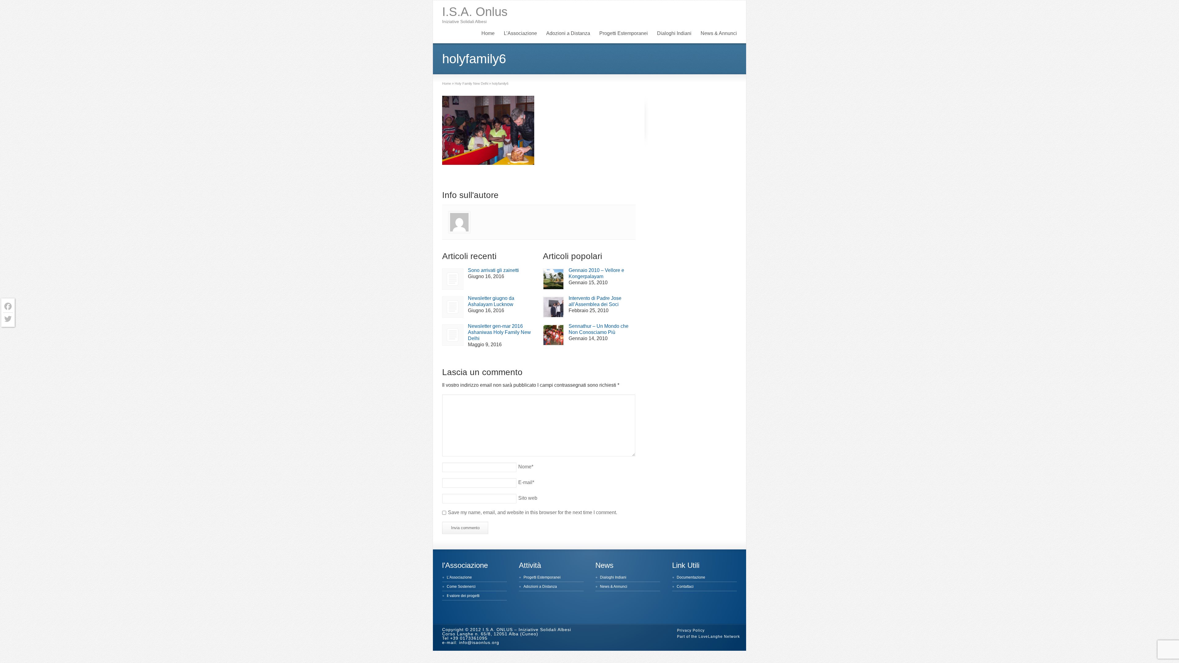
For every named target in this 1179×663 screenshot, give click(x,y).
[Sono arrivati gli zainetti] (452, 279)
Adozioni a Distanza (568, 33)
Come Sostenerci (461, 586)
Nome (525, 466)
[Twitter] (8, 319)
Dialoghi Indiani (674, 33)
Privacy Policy (691, 630)
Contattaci (685, 586)
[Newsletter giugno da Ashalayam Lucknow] (452, 307)
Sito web (527, 498)
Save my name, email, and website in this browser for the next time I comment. (532, 512)
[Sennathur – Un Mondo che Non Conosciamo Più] (553, 335)
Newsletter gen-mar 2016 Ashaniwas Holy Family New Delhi (499, 332)
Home (488, 33)
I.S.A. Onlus (475, 11)
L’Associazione (520, 33)
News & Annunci (719, 33)
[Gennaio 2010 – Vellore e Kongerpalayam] (553, 279)
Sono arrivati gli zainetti (493, 270)
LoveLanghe (710, 636)
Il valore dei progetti (463, 596)
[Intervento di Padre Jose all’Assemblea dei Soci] (553, 307)
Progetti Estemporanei (623, 33)
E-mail (526, 482)
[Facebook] (8, 306)
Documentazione (691, 577)
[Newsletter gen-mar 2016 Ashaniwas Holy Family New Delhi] (452, 335)
